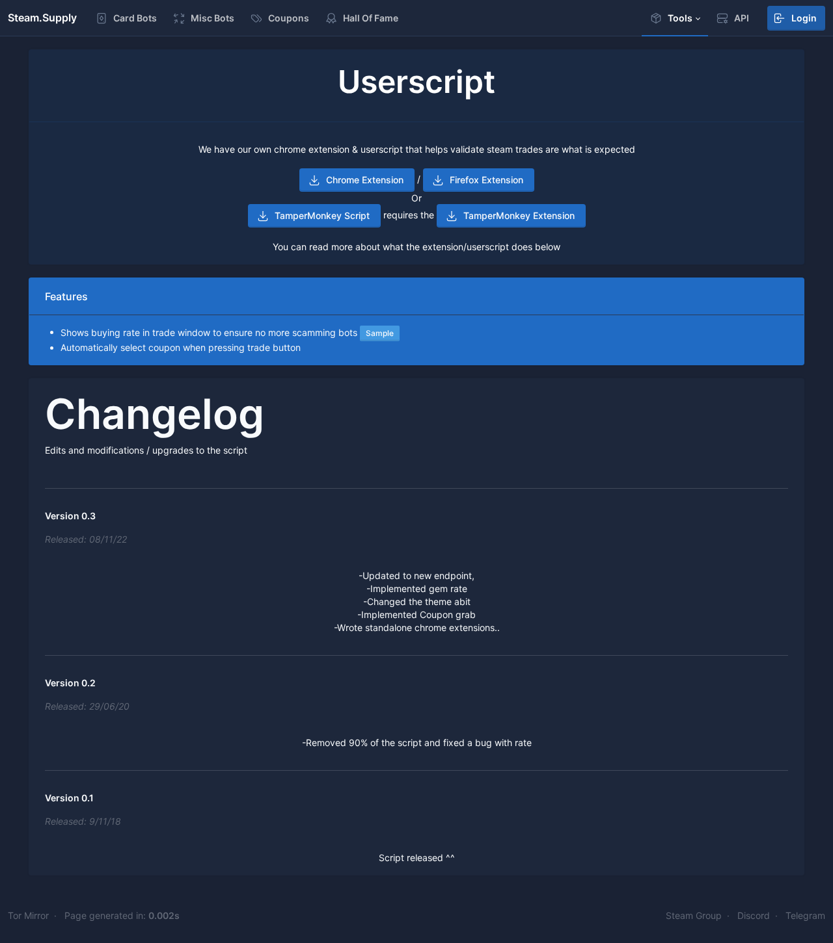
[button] (675, 18)
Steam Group (694, 915)
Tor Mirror (28, 915)
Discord (753, 915)
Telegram (805, 915)
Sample (380, 333)
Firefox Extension (486, 179)
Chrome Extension (364, 179)
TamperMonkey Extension (519, 215)
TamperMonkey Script (322, 215)
